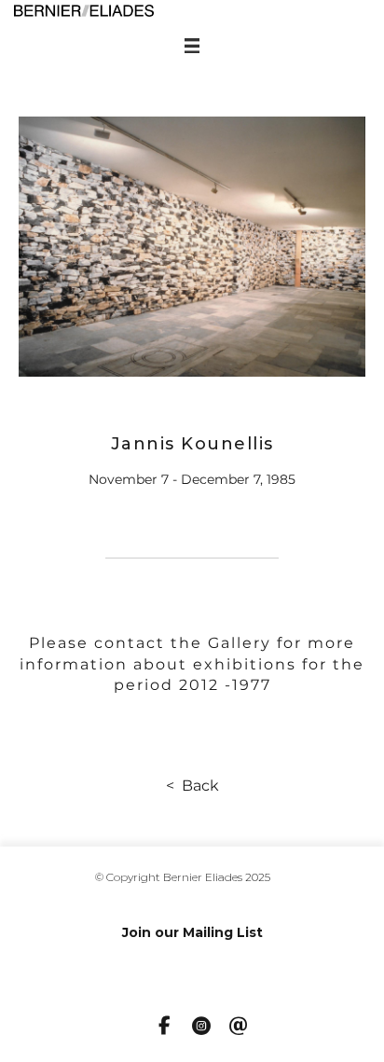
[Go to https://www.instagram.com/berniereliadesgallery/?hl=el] (201, 1027)
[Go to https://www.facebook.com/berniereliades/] (164, 1026)
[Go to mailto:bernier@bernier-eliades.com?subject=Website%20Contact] (238, 1027)
